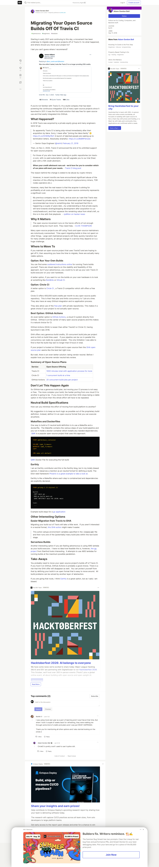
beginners (46, 33)
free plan (58, 306)
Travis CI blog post (73, 168)
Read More (35, 684)
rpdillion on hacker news (74, 214)
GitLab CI (61, 280)
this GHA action (54, 527)
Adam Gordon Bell (42, 11)
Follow (124, 16)
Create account (133, 2)
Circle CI (50, 288)
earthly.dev (63, 12)
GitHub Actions (59, 317)
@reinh (58, 143)
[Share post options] (20, 89)
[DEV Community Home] (19, 2)
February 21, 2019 (70, 143)
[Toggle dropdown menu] (98, 587)
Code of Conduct (59, 756)
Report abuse (72, 756)
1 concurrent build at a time (58, 375)
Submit (38, 709)
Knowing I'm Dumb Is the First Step (120, 46)
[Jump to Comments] (20, 69)
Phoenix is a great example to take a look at (68, 474)
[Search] (25, 2)
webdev (54, 33)
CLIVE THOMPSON (83, 226)
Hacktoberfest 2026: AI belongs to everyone (61, 663)
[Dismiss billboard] (143, 829)
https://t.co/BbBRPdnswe (80, 139)
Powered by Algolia (78, 2)
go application (59, 512)
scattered (51, 264)
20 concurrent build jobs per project (62, 380)
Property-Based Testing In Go (118, 53)
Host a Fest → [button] (115, 128)
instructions (61, 264)
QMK (33, 433)
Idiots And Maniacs (118, 61)
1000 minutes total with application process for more (69, 371)
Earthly (63, 579)
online (69, 264)
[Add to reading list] (20, 76)
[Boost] (20, 82)
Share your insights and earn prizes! (55, 806)
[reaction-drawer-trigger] (20, 61)
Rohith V (39, 716)
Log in (122, 2)
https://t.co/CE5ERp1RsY (43, 136)
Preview (48, 709)
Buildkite (50, 280)
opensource (36, 33)
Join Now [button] (111, 854)
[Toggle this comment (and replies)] (32, 719)
